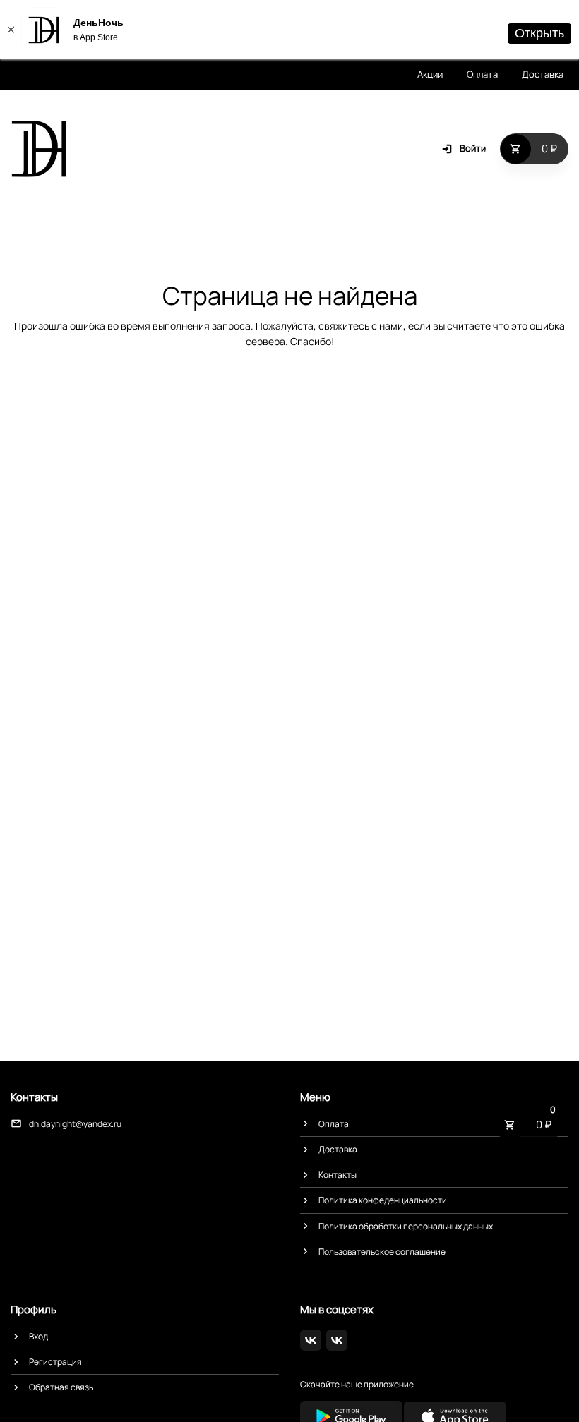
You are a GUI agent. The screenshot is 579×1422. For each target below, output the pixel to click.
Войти (473, 148)
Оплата (482, 74)
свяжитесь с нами (360, 325)
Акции (430, 74)
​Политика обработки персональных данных (405, 1226)
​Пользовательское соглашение (382, 1252)
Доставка (542, 74)
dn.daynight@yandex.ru (75, 1124)
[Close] (10, 29)
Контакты (337, 1175)
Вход (38, 1336)
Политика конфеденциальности (382, 1200)
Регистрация (55, 1362)
